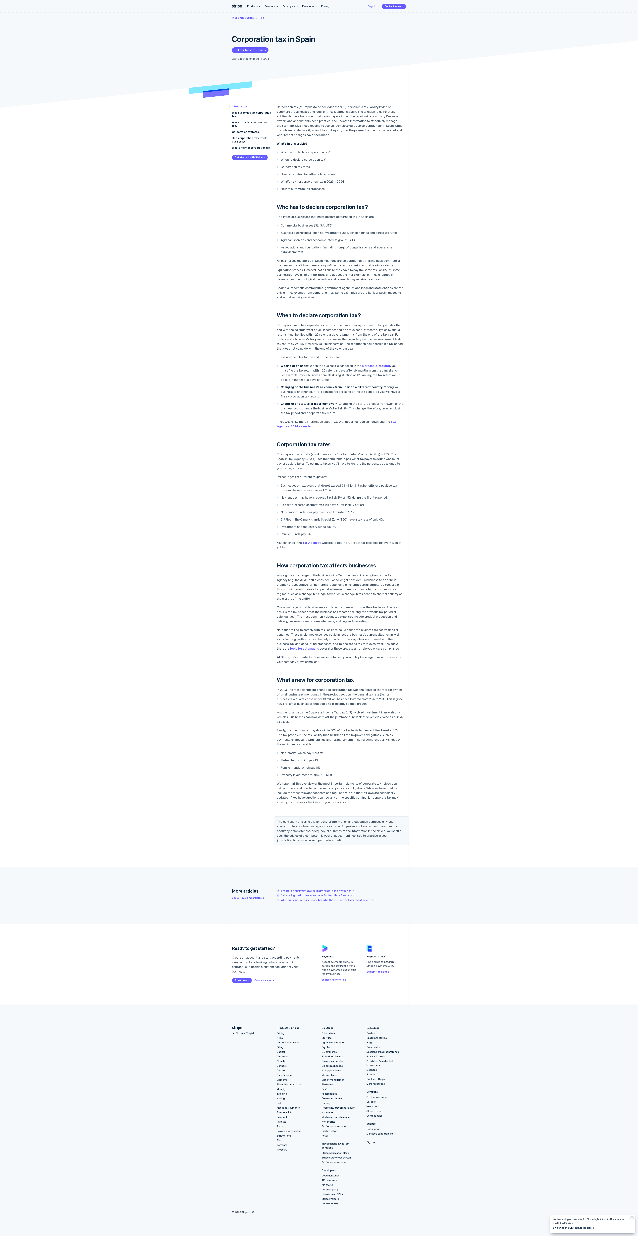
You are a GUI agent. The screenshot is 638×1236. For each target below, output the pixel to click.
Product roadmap (377, 1097)
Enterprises (328, 1033)
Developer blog (330, 1203)
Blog (369, 1042)
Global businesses (332, 1065)
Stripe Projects (330, 1198)
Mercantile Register (376, 366)
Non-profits (328, 1121)
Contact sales (392, 6)
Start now (241, 980)
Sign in (372, 6)
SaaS (324, 1089)
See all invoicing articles (247, 897)
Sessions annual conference (383, 1051)
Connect (282, 1065)
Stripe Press (374, 1111)
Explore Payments (333, 979)
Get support (374, 1129)
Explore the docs (377, 971)
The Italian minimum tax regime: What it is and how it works (317, 890)
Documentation (331, 1175)
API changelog (330, 1189)
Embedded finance (332, 1056)
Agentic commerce (333, 1042)
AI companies (329, 1093)
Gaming (326, 1103)
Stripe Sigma (284, 1135)
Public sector (329, 1131)
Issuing (281, 1098)
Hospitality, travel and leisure (338, 1107)
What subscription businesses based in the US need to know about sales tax (327, 900)
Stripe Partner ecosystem (337, 1157)
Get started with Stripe (249, 50)
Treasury (282, 1149)
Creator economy (332, 1098)
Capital (281, 1051)
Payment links (285, 1112)
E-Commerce (329, 1051)
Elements (282, 1079)
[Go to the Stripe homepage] (236, 1028)
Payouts (281, 1121)
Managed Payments (288, 1107)
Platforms (327, 1084)
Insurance (327, 1112)
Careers (371, 1101)
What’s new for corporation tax (251, 147)
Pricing (325, 5)
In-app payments (331, 1070)
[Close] (631, 1219)
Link (279, 1103)
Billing (280, 1047)
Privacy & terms (376, 1056)
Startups (327, 1037)
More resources (243, 17)
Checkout (282, 1056)
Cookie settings (376, 1079)
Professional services (334, 1126)
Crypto (281, 1070)
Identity (281, 1089)
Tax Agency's (312, 542)
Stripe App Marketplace (335, 1153)
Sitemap (371, 1074)
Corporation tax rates (245, 132)
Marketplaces (329, 1075)
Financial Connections (289, 1084)
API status (327, 1184)
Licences (372, 1069)
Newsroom (373, 1106)
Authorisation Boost (288, 1042)
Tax (261, 17)
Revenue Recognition (289, 1131)
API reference (330, 1180)
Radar (280, 1126)
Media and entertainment (336, 1117)
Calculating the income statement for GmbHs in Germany (316, 895)
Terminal (282, 1145)
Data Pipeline (284, 1075)
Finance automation (333, 1061)
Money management (333, 1079)
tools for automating (304, 648)
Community (373, 1047)
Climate (281, 1061)
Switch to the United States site (572, 1227)
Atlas (280, 1037)
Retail (325, 1135)
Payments (283, 1117)
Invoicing (282, 1093)
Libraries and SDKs (332, 1194)
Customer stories (377, 1037)
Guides (371, 1033)
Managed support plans (380, 1133)
